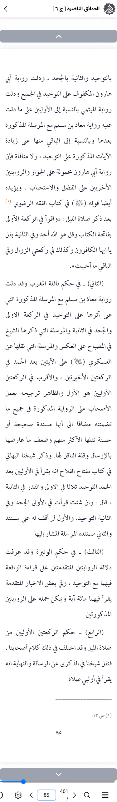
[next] (58, 774)
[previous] (31, 795)
